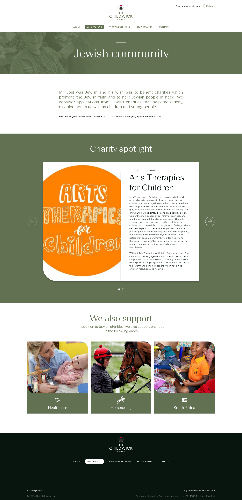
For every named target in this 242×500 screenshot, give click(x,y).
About (76, 27)
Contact (164, 27)
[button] (119, 289)
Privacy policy (34, 490)
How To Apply (144, 27)
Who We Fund (94, 27)
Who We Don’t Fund (120, 27)
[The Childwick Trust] (121, 12)
